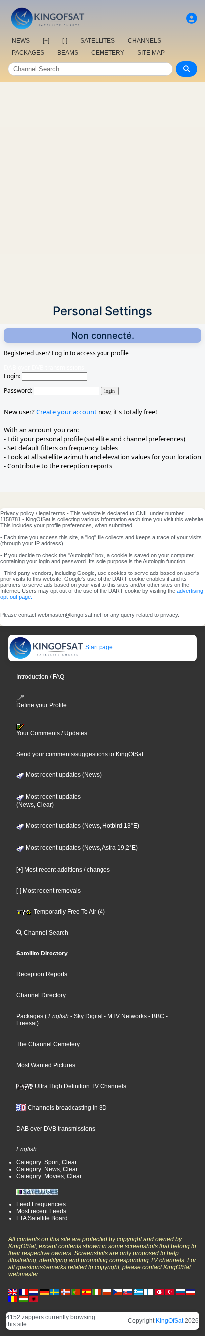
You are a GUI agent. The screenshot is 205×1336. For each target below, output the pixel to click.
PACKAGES (28, 52)
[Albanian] (33, 1298)
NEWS (21, 40)
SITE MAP (151, 52)
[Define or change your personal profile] (191, 18)
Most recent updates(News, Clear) (48, 800)
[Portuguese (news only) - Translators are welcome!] (75, 1291)
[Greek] (138, 1291)
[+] (46, 40)
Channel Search (45, 932)
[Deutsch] (44, 1291)
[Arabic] (159, 1291)
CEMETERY (107, 52)
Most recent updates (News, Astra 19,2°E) (81, 847)
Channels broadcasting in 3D (66, 1107)
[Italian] (96, 1291)
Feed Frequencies (41, 1204)
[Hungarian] (23, 1298)
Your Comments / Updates (51, 733)
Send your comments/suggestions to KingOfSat (79, 754)
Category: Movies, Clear (49, 1176)
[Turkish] (169, 1291)
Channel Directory (41, 995)
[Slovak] (127, 1291)
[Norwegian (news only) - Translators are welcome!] (65, 1291)
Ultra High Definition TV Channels (79, 1086)
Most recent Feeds (41, 1211)
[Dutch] (33, 1291)
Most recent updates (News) (63, 774)
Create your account (66, 411)
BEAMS (67, 52)
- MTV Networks (124, 1016)
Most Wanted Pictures (45, 1065)
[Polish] (106, 1291)
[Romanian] (12, 1298)
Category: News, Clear (47, 1169)
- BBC (155, 1016)
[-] (64, 40)
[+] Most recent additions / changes (63, 869)
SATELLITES (97, 40)
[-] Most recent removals (48, 890)
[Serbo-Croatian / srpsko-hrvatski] (190, 1291)
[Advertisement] (102, 190)
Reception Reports (41, 974)
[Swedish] (54, 1291)
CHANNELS (144, 40)
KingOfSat (169, 1320)
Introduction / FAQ (40, 676)
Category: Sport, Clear (46, 1162)
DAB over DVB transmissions (55, 1128)
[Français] (23, 1291)
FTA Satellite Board (42, 1218)
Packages (29, 1016)
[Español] (86, 1291)
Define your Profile (41, 705)
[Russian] (180, 1291)
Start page (98, 647)
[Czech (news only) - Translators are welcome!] (117, 1291)
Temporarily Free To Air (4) (68, 911)
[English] (12, 1291)
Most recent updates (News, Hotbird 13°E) (81, 825)
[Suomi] (148, 1291)
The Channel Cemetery (48, 1044)
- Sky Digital (85, 1016)
